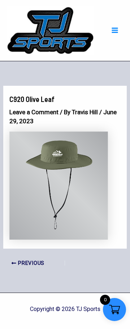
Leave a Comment (33, 112)
